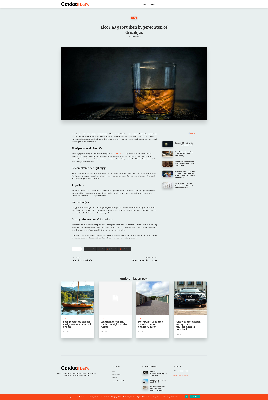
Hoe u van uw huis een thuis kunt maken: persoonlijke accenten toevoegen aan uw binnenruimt (185, 174)
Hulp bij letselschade (82, 260)
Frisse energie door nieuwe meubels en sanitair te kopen (157, 388)
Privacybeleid (195, 397)
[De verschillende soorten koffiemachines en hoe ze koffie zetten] (167, 164)
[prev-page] (132, 344)
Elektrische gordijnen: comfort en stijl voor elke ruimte (114, 324)
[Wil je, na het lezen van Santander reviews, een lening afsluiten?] (167, 185)
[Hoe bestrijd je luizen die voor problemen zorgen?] (167, 144)
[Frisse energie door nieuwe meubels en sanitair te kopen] (145, 387)
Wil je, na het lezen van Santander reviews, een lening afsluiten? (184, 185)
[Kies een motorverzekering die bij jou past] (145, 372)
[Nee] (265, 397)
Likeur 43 (118, 154)
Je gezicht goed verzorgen (144, 260)
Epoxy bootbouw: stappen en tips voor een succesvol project (77, 324)
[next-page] (136, 344)
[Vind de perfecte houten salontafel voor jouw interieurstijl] (167, 154)
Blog (134, 18)
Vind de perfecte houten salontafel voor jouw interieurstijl (184, 154)
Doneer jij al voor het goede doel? (158, 381)
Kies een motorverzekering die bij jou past (158, 373)
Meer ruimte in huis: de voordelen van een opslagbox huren (150, 324)
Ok (186, 397)
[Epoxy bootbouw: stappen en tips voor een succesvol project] (77, 298)
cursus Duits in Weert (180, 375)
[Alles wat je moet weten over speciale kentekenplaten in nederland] (190, 298)
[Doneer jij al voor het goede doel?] (145, 381)
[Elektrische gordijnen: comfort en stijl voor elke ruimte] (115, 298)
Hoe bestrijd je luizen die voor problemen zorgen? (184, 144)
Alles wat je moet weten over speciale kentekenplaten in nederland (188, 325)
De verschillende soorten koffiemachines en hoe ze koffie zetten (184, 163)
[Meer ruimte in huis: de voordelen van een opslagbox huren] (152, 298)
